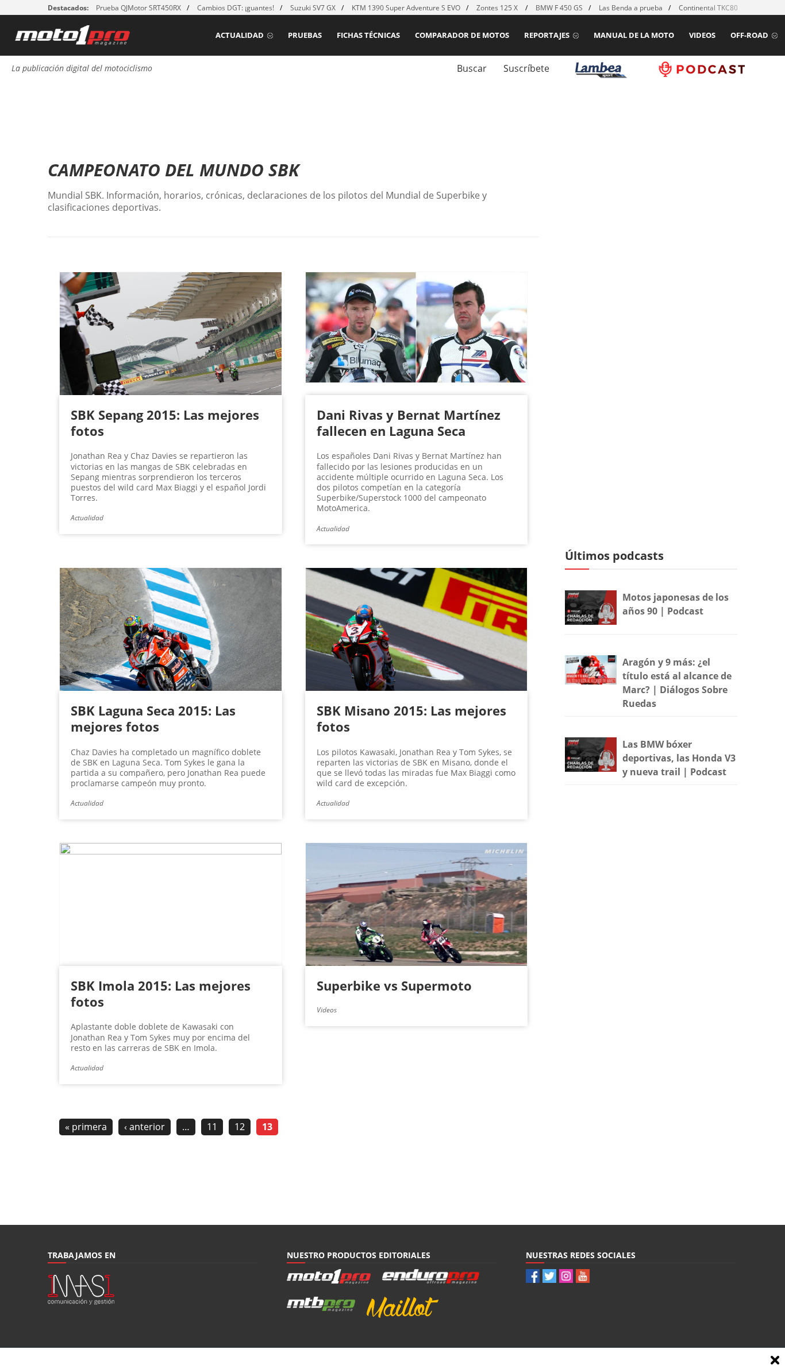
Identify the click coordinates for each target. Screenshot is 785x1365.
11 (212, 1126)
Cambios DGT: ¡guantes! (235, 8)
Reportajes (546, 35)
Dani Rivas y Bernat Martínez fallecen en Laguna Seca (409, 422)
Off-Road (749, 35)
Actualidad (240, 35)
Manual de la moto (634, 35)
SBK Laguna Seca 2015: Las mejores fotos (153, 718)
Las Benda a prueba (631, 8)
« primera (86, 1126)
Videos (702, 35)
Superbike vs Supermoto (394, 985)
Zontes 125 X (498, 8)
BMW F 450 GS (559, 8)
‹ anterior (144, 1126)
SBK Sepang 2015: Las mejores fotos (165, 422)
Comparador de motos (462, 35)
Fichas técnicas (368, 35)
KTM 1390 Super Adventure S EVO (406, 8)
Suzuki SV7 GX (313, 8)
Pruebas (305, 35)
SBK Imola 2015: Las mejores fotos (161, 993)
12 (239, 1126)
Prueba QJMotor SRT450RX (138, 8)
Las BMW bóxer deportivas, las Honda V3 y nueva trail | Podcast (679, 758)
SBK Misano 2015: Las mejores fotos (411, 718)
